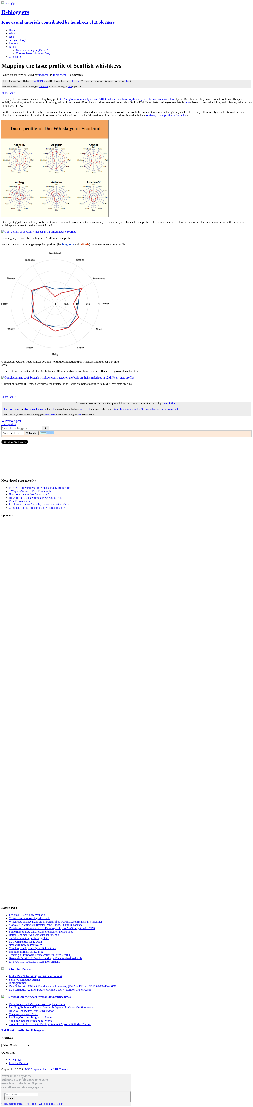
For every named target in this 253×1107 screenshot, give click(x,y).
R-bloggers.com (10, 408)
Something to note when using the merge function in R (41, 931)
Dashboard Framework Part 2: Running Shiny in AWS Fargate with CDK (52, 928)
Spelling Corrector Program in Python (31, 1017)
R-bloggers (74, 81)
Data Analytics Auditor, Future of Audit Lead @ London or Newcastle (50, 989)
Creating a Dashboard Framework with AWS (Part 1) (40, 955)
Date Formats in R (19, 501)
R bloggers (59, 74)
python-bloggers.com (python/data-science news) (41, 996)
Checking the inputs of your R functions (32, 948)
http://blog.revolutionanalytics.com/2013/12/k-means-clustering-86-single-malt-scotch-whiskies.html (117, 99)
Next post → (8, 424)
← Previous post (11, 421)
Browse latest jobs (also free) (33, 53)
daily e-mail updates (35, 408)
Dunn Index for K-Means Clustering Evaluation (37, 1004)
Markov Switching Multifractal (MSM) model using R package (46, 924)
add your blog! (17, 40)
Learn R (14, 43)
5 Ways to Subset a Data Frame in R (30, 491)
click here (43, 86)
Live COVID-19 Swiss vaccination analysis (34, 961)
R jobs (12, 46)
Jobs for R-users (21, 969)
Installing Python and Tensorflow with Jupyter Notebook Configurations (51, 1007)
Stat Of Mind (39, 81)
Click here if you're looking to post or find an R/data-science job (146, 408)
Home (12, 30)
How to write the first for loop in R (29, 494)
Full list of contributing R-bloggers (23, 1030)
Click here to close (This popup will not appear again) (32, 1103)
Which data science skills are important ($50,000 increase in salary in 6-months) (55, 921)
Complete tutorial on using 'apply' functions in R (37, 507)
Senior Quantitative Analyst (25, 979)
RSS (11, 36)
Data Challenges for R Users (25, 941)
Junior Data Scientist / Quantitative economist (35, 976)
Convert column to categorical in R (29, 918)
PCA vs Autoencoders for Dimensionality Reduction (39, 487)
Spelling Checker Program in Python (30, 1020)
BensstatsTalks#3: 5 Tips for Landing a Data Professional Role (45, 958)
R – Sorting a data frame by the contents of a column (39, 504)
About (12, 33)
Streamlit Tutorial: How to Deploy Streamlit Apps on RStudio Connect (50, 1024)
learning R (85, 408)
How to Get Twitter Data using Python (31, 1010)
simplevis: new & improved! (25, 944)
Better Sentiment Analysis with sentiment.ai (34, 934)
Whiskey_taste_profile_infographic (166, 115)
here (128, 81)
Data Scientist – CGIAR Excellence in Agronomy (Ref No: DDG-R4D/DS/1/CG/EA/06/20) (63, 986)
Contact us (15, 56)
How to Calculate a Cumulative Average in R (35, 497)
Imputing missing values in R (26, 951)
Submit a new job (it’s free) (32, 50)
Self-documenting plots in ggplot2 (29, 938)
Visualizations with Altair (23, 1014)
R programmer (17, 983)
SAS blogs (15, 1059)
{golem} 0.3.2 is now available (27, 914)
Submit (10, 1098)
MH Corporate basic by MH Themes (46, 1069)
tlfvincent (43, 74)
